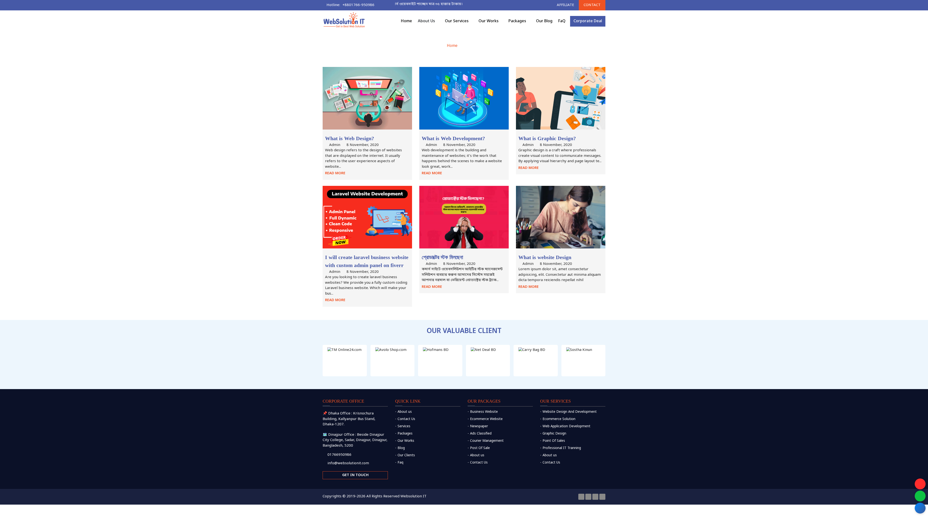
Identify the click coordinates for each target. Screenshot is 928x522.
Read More (335, 173)
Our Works (488, 21)
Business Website (484, 412)
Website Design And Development (570, 412)
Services (404, 426)
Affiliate (565, 5)
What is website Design (544, 257)
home (406, 21)
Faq (400, 462)
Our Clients (406, 455)
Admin (334, 145)
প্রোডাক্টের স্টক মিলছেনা (442, 257)
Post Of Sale (480, 448)
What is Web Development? (453, 138)
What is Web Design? (349, 138)
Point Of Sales (554, 441)
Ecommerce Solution (559, 419)
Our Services (457, 21)
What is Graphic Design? (547, 138)
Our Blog (544, 21)
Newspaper (479, 426)
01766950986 (339, 454)
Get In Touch (355, 475)
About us (405, 412)
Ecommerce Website (486, 419)
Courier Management (487, 441)
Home (452, 46)
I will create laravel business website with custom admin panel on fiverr (366, 261)
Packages (405, 433)
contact (592, 5)
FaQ (562, 21)
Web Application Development (566, 426)
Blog (401, 448)
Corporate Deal (587, 21)
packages (517, 21)
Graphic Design (554, 433)
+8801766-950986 (358, 5)
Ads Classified (481, 433)
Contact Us (406, 419)
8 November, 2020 (363, 145)
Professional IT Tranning (562, 448)
